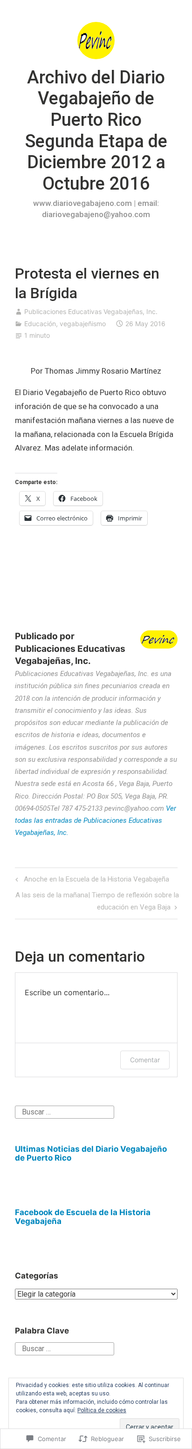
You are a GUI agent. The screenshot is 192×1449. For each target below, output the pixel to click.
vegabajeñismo (83, 324)
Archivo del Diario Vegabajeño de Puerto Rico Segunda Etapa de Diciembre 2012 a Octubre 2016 (96, 130)
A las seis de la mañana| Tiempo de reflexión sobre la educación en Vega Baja (97, 900)
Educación (40, 324)
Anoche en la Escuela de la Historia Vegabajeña (91, 881)
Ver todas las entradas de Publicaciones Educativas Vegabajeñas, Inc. (95, 820)
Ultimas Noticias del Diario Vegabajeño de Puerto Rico (91, 1153)
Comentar (145, 1060)
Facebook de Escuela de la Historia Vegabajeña (83, 1217)
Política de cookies (101, 1410)
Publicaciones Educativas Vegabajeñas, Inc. (91, 311)
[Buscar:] (64, 1111)
